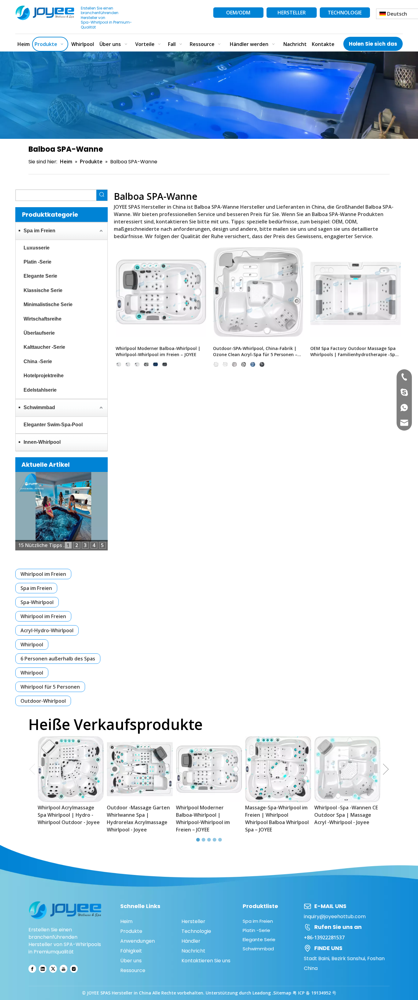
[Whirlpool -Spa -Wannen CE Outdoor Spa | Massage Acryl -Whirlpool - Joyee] (347, 769)
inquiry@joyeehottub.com (335, 916)
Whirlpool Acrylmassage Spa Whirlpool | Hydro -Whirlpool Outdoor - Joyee (69, 815)
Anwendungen (137, 941)
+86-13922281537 (324, 937)
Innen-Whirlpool (42, 442)
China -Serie (38, 361)
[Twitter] (53, 969)
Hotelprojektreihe (44, 375)
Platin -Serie (37, 261)
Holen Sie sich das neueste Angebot (373, 45)
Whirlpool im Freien (43, 574)
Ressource (132, 970)
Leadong (262, 993)
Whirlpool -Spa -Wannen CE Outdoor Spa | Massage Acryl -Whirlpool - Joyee (346, 815)
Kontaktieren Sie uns (205, 960)
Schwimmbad (39, 407)
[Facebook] (32, 969)
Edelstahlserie (40, 390)
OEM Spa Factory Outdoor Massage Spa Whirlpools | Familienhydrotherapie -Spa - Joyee (355, 351)
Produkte (131, 931)
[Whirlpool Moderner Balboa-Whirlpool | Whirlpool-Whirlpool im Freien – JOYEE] (161, 292)
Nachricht (193, 950)
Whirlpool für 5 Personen (50, 686)
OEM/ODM (238, 12)
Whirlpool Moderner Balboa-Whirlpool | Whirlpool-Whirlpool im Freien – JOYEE (158, 351)
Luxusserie (37, 247)
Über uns (131, 960)
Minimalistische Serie (48, 304)
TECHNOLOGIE (345, 12)
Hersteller (193, 921)
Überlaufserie (39, 333)
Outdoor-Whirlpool (43, 701)
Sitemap (282, 993)
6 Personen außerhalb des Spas (58, 658)
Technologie (196, 931)
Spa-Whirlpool (37, 602)
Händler (190, 941)
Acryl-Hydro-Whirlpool (47, 630)
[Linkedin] (43, 969)
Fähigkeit (131, 950)
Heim (126, 921)
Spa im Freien (39, 230)
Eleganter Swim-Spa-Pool (53, 424)
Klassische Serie (43, 290)
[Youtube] (63, 969)
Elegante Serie (40, 276)
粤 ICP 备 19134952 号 (314, 993)
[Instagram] (74, 969)
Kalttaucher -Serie (44, 347)
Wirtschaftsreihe (43, 318)
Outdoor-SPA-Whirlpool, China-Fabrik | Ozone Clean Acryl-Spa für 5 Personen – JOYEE (255, 351)
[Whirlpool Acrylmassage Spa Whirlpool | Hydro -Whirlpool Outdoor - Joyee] (71, 769)
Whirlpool (32, 644)
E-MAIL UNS (330, 906)
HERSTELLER (292, 12)
